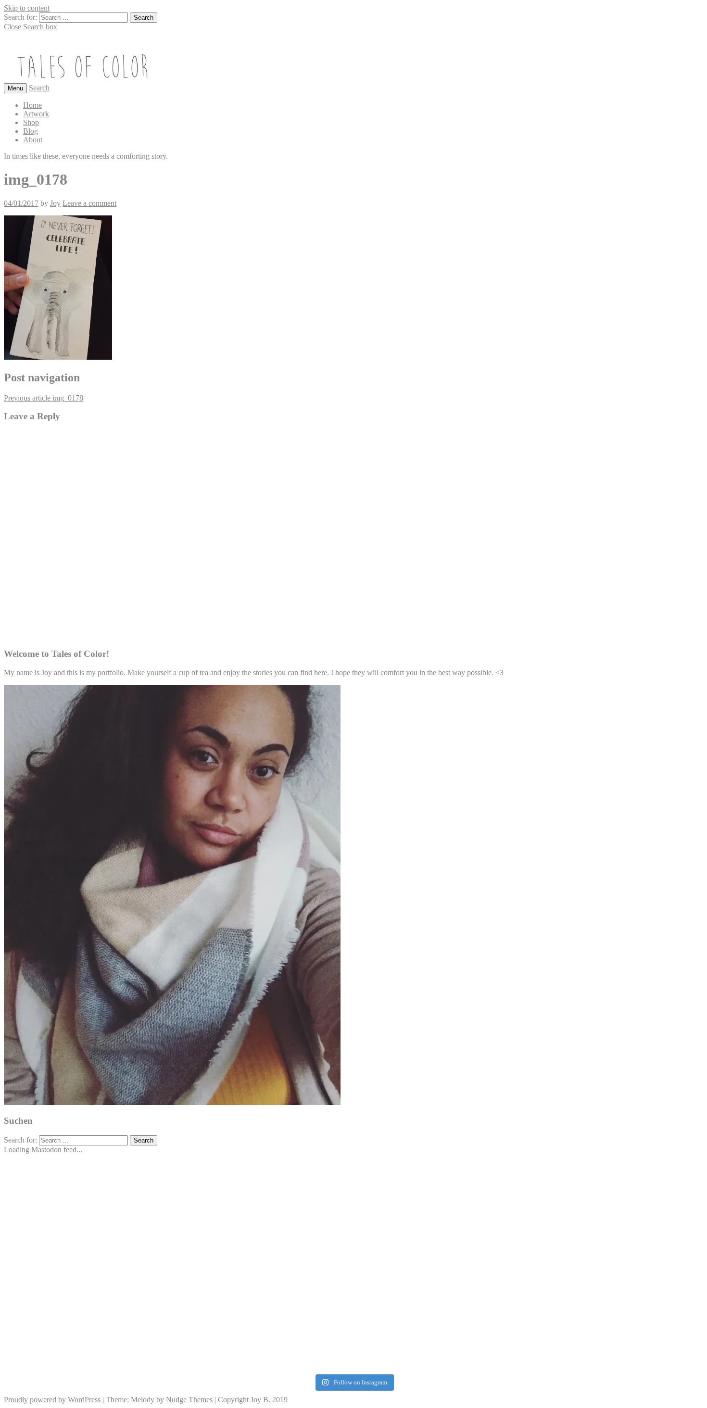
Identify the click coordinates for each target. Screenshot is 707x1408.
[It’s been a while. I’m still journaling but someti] (353, 1283)
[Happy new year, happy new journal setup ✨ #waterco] (588, 1257)
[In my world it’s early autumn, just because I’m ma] (119, 1278)
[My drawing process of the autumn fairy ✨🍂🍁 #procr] (353, 1200)
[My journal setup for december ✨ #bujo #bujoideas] (353, 1173)
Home (32, 105)
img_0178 (43, 398)
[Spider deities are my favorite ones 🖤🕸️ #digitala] (119, 1332)
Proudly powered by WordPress (52, 1399)
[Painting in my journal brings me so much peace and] (119, 1173)
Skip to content (27, 8)
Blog (30, 131)
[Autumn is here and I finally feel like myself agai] (588, 1332)
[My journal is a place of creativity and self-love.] (353, 1344)
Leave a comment (89, 203)
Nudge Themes (189, 1399)
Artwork (36, 114)
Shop (31, 122)
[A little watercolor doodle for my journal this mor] (119, 1217)
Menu (15, 88)
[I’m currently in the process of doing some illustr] (588, 1173)
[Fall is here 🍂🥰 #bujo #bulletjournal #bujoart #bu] (588, 1213)
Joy (55, 203)
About (32, 140)
